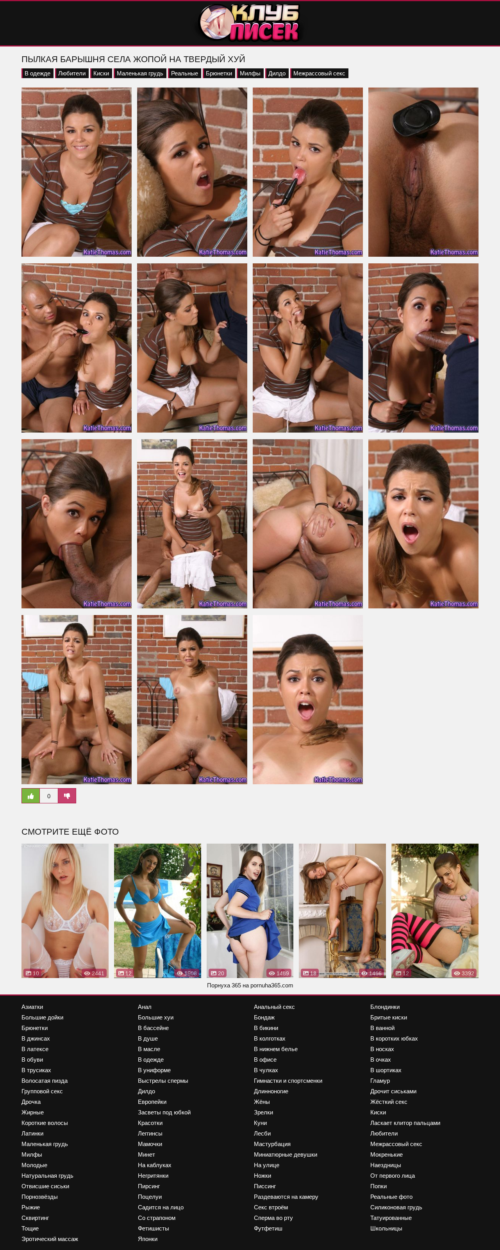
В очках (380, 1059)
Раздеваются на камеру (286, 1196)
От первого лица (392, 1175)
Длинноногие (271, 1091)
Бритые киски (388, 1017)
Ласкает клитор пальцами (405, 1122)
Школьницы (386, 1228)
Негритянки (153, 1175)
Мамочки (150, 1144)
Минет (146, 1154)
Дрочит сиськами (393, 1091)
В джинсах (35, 1038)
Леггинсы (150, 1133)
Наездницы (385, 1165)
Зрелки (263, 1112)
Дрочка (31, 1101)
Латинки (32, 1133)
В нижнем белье (276, 1049)
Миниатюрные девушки (285, 1154)
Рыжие (30, 1207)
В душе (148, 1038)
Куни (260, 1122)
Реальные (184, 73)
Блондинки (385, 1006)
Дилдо (277, 73)
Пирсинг (149, 1186)
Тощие (30, 1228)
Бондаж (264, 1017)
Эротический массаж (49, 1239)
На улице (266, 1165)
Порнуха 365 (224, 985)
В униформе (154, 1070)
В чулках (266, 1070)
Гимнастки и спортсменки (288, 1080)
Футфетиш (268, 1228)
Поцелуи (150, 1196)
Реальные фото (391, 1196)
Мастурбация (272, 1144)
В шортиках (386, 1070)
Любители (72, 73)
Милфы (250, 73)
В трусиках (36, 1070)
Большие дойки (42, 1017)
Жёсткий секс (388, 1101)
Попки (378, 1186)
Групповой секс (42, 1091)
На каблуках (154, 1165)
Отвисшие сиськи (45, 1186)
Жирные (32, 1112)
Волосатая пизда (44, 1080)
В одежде (37, 73)
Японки (147, 1239)
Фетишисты (153, 1228)
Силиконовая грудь (396, 1207)
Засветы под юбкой (164, 1112)
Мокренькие (386, 1154)
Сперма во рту (273, 1217)
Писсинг (265, 1186)
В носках (382, 1049)
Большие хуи (155, 1017)
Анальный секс (274, 1006)
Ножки (262, 1175)
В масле (149, 1049)
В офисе (265, 1059)
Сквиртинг (35, 1217)
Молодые (34, 1165)
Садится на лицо (161, 1207)
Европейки (152, 1101)
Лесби (262, 1133)
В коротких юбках (394, 1038)
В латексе (34, 1049)
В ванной (382, 1028)
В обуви (32, 1059)
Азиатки (32, 1006)
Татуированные (391, 1217)
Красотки (150, 1122)
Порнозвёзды (39, 1196)
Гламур (380, 1080)
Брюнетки (219, 73)
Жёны (262, 1101)
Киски (101, 73)
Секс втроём (271, 1207)
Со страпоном (156, 1217)
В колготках (270, 1038)
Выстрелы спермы (163, 1080)
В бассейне (153, 1028)
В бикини (266, 1028)
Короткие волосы (44, 1122)
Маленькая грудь (140, 73)
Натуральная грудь (47, 1175)
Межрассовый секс (319, 73)
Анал (145, 1006)
